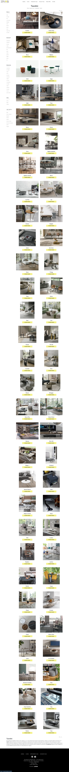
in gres (7, 71)
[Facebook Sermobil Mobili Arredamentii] (35, 757)
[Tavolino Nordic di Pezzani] (27, 575)
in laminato (7, 76)
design (7, 102)
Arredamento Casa (34, 1)
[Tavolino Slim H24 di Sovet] (51, 430)
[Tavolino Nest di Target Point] (27, 310)
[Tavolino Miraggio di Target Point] (51, 382)
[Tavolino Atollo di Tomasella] (27, 237)
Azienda (24, 1)
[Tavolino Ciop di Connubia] (51, 672)
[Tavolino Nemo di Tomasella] (27, 116)
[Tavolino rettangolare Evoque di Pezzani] (51, 599)
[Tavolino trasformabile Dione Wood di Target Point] (51, 406)
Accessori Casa (41, 1)
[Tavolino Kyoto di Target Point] (51, 286)
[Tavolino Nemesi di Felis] (27, 430)
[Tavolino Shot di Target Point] (51, 358)
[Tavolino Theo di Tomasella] (51, 92)
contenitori (7, 42)
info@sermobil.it (35, 764)
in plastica (7, 87)
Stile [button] (7, 97)
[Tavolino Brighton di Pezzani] (27, 551)
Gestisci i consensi (9, 771)
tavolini (7, 58)
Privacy (1, 771)
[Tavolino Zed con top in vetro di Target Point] (51, 237)
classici (7, 100)
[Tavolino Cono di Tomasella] (27, 141)
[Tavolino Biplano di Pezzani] (51, 44)
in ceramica (8, 68)
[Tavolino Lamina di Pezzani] (51, 551)
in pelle (7, 85)
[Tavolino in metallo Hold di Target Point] (27, 68)
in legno (7, 78)
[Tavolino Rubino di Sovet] (27, 720)
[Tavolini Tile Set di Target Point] (51, 334)
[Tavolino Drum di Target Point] (27, 261)
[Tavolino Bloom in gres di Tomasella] (51, 624)
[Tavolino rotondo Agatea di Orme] (27, 165)
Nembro (7, 119)
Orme (7, 23)
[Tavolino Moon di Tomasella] (51, 165)
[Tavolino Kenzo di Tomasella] (51, 116)
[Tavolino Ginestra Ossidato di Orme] (27, 672)
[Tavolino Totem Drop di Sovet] (51, 20)
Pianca (7, 27)
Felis (7, 18)
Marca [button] (7, 12)
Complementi (37, 8)
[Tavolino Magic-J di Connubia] (27, 455)
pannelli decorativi (8, 47)
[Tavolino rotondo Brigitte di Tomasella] (51, 213)
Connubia (7, 16)
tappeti (7, 56)
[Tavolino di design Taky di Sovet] (51, 720)
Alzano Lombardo (8, 114)
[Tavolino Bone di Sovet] (27, 44)
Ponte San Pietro (8, 121)
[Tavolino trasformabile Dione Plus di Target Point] (27, 406)
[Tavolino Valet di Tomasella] (27, 92)
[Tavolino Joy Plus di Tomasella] (27, 189)
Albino (7, 112)
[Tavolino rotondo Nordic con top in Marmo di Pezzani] (27, 479)
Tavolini (41, 8)
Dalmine (7, 117)
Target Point (8, 30)
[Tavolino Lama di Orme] (27, 648)
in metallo (7, 83)
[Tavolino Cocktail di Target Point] (27, 358)
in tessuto (7, 89)
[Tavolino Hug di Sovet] (51, 696)
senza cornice (8, 92)
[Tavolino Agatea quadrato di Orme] (51, 141)
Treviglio (7, 126)
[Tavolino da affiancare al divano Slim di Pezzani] (27, 527)
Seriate (7, 124)
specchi (7, 54)
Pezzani (7, 25)
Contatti (53, 1)
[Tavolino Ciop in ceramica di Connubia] (27, 696)
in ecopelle (7, 69)
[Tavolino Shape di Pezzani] (27, 599)
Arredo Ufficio (48, 1)
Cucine (28, 1)
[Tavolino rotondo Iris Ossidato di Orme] (51, 648)
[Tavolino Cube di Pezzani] (51, 479)
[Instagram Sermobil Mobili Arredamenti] (32, 757)
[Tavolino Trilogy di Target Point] (51, 261)
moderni (7, 104)
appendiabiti (8, 40)
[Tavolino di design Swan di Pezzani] (51, 503)
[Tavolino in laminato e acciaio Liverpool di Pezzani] (51, 455)
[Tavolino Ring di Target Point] (27, 286)
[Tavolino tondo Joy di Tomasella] (51, 189)
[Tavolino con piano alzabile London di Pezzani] (51, 527)
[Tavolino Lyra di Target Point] (51, 310)
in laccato (7, 75)
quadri (7, 51)
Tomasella (7, 32)
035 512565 (34, 763)
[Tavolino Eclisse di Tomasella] (27, 213)
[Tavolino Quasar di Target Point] (27, 334)
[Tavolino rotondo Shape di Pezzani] (27, 503)
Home (28, 8)
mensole (7, 44)
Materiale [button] (8, 65)
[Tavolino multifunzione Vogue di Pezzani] (51, 575)
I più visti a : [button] (9, 109)
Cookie (4, 771)
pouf (7, 49)
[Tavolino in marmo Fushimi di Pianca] (27, 20)
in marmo (7, 80)
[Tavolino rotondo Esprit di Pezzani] (27, 624)
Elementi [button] (8, 37)
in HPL (7, 73)
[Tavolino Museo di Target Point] (27, 382)
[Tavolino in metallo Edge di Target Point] (51, 68)
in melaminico (8, 82)
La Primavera (8, 20)
